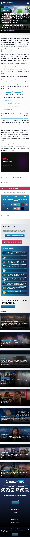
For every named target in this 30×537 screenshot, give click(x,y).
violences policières (20, 192)
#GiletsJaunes (7, 100)
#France (8, 92)
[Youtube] (12, 490)
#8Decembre (19, 97)
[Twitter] (8, 490)
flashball (12, 192)
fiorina (8, 192)
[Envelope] (27, 490)
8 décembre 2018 (8, 109)
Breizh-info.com (7, 177)
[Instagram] (22, 490)
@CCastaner (18, 92)
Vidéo (7, 10)
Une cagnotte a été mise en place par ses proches (14, 118)
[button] (28, 3)
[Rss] (17, 490)
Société (4, 10)
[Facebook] (3, 490)
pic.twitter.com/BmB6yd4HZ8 (12, 103)
